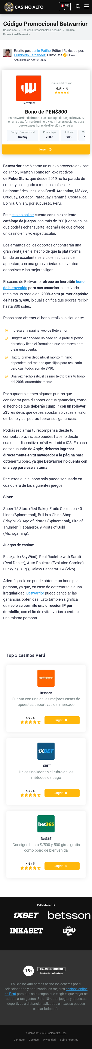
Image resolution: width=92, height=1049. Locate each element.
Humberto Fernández (30, 55)
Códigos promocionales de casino (41, 30)
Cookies (34, 1039)
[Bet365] (46, 831)
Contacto (19, 1039)
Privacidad (49, 1039)
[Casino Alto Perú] (30, 6)
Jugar (42, 149)
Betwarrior (35, 593)
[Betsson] (46, 685)
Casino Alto (10, 30)
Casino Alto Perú (56, 1033)
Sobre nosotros (69, 1039)
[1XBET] (46, 758)
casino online (23, 215)
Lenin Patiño (41, 51)
